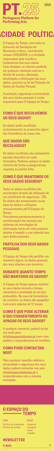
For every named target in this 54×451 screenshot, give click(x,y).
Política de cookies (12, 427)
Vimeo (30, 430)
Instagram (31, 427)
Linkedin (31, 433)
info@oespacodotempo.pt (19, 336)
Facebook (31, 424)
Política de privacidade (13, 424)
